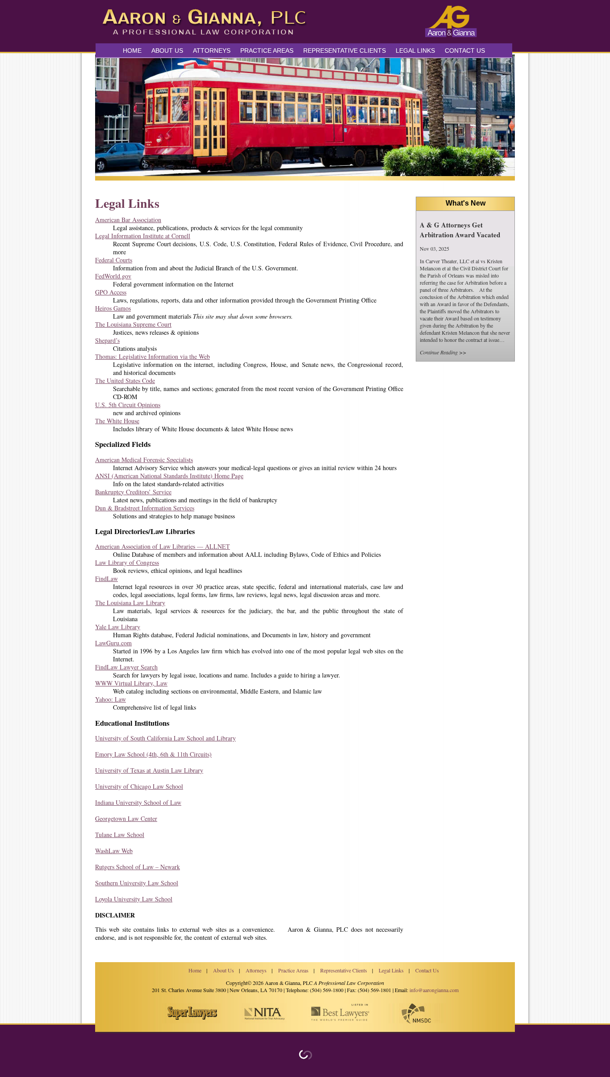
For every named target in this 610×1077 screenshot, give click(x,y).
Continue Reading (439, 352)
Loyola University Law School (133, 899)
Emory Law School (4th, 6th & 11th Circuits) (153, 754)
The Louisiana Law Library (130, 602)
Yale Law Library (117, 627)
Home (132, 50)
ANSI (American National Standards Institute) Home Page (169, 475)
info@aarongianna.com (434, 989)
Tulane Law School (119, 834)
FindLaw (106, 578)
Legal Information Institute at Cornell (142, 235)
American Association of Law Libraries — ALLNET (162, 546)
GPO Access (110, 292)
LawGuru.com (113, 643)
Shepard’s (107, 340)
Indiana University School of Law (138, 802)
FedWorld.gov (113, 276)
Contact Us (465, 50)
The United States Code (125, 380)
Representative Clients (344, 50)
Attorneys (211, 50)
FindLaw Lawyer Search (126, 667)
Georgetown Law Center (126, 818)
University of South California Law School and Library (165, 738)
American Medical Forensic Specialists (144, 459)
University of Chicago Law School (139, 786)
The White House (117, 420)
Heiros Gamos (113, 308)
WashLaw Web (114, 850)
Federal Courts (113, 260)
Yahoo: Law (110, 699)
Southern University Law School (136, 883)
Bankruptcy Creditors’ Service (133, 492)
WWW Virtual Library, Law (131, 683)
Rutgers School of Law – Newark (137, 866)
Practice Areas (293, 970)
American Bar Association (128, 219)
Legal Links (415, 50)
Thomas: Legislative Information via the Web (152, 356)
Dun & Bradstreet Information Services (144, 508)
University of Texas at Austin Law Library (149, 770)
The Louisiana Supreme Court (133, 324)
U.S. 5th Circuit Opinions (127, 404)
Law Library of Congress (127, 562)
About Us (167, 50)
